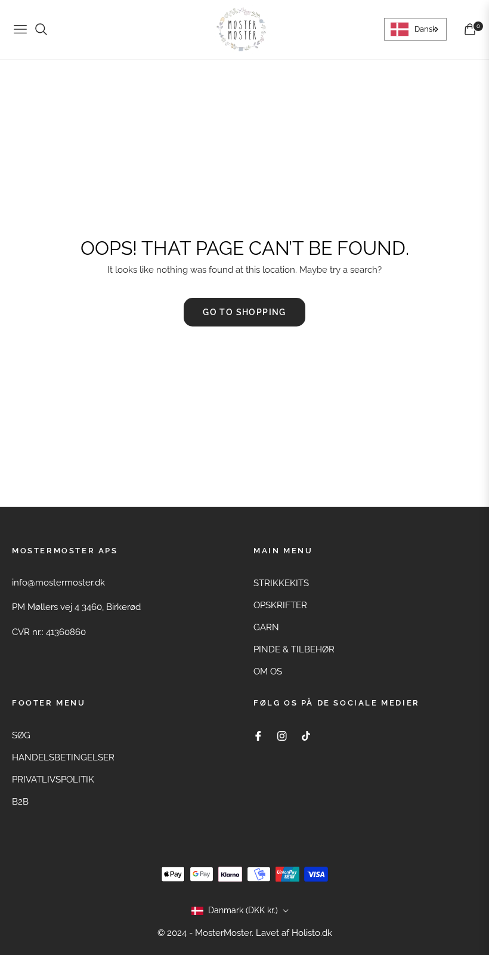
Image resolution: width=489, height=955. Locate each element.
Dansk (425, 28)
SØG (21, 735)
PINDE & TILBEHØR (294, 649)
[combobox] (415, 29)
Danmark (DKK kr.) (243, 910)
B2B (20, 801)
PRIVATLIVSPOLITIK (53, 779)
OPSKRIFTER (280, 605)
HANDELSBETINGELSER (63, 757)
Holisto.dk (312, 933)
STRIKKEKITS (281, 583)
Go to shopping (244, 312)
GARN (266, 627)
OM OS (267, 671)
